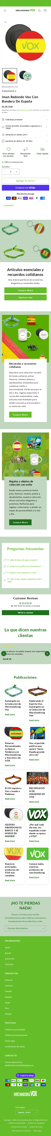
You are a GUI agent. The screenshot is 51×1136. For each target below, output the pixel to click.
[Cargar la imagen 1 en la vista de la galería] (9, 75)
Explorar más (25, 297)
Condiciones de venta (15, 1046)
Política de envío (36, 1127)
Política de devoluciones (16, 1035)
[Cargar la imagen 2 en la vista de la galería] (25, 75)
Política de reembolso (36, 1123)
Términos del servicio (19, 1127)
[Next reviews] (47, 653)
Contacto (9, 964)
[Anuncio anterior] (4, 3)
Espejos (8, 997)
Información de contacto (21, 1131)
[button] (5, 10)
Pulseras (9, 980)
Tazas (7, 1002)
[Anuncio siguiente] (46, 3)
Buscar (8, 953)
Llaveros (9, 985)
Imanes (8, 991)
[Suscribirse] (43, 928)
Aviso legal (10, 1041)
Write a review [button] (25, 612)
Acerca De (9, 959)
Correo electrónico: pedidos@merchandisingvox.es (19, 1064)
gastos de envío (25, 110)
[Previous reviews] (3, 653)
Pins (7, 1008)
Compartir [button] (9, 205)
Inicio (7, 947)
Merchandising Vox (24, 1120)
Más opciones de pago (25, 194)
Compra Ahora (25, 290)
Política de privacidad (15, 1029)
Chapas (8, 1014)
